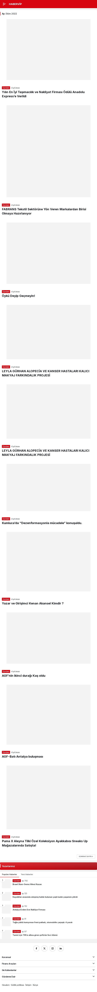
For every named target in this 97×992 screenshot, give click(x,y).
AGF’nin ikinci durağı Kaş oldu (23, 675)
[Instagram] (53, 948)
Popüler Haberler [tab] (9, 874)
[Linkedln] (61, 948)
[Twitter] (44, 948)
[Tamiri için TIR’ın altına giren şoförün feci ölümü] (48, 933)
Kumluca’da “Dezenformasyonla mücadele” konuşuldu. (42, 523)
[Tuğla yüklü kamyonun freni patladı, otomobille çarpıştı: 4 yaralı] (48, 921)
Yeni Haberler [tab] (27, 874)
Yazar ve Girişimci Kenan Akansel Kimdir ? (33, 603)
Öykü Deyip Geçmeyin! (18, 296)
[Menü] (4, 4)
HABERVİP (15, 4)
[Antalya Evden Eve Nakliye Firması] (48, 909)
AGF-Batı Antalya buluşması (22, 756)
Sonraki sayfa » (86, 856)
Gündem (6, 88)
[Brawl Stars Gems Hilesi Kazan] (48, 883)
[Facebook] (36, 948)
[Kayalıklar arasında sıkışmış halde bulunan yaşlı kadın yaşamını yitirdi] (48, 896)
